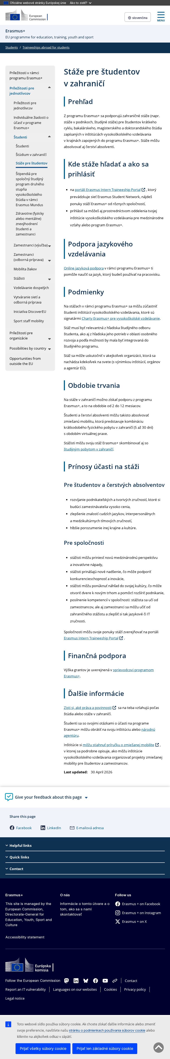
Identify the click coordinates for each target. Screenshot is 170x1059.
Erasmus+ (14, 895)
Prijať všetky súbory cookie (43, 1048)
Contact (131, 980)
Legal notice (15, 998)
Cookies (110, 989)
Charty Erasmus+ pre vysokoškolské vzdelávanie (121, 318)
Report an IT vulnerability (25, 989)
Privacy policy (135, 989)
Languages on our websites (75, 989)
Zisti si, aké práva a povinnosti (88, 707)
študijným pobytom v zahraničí (88, 449)
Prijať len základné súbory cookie (104, 1048)
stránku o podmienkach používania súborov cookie (107, 1030)
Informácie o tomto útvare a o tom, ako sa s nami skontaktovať (84, 909)
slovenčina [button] (139, 18)
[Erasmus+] (29, 15)
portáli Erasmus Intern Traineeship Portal (108, 189)
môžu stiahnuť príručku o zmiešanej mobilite (118, 744)
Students (11, 47)
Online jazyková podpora (84, 268)
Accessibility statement (24, 937)
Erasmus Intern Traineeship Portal (91, 638)
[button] (21, 827)
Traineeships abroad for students (46, 47)
